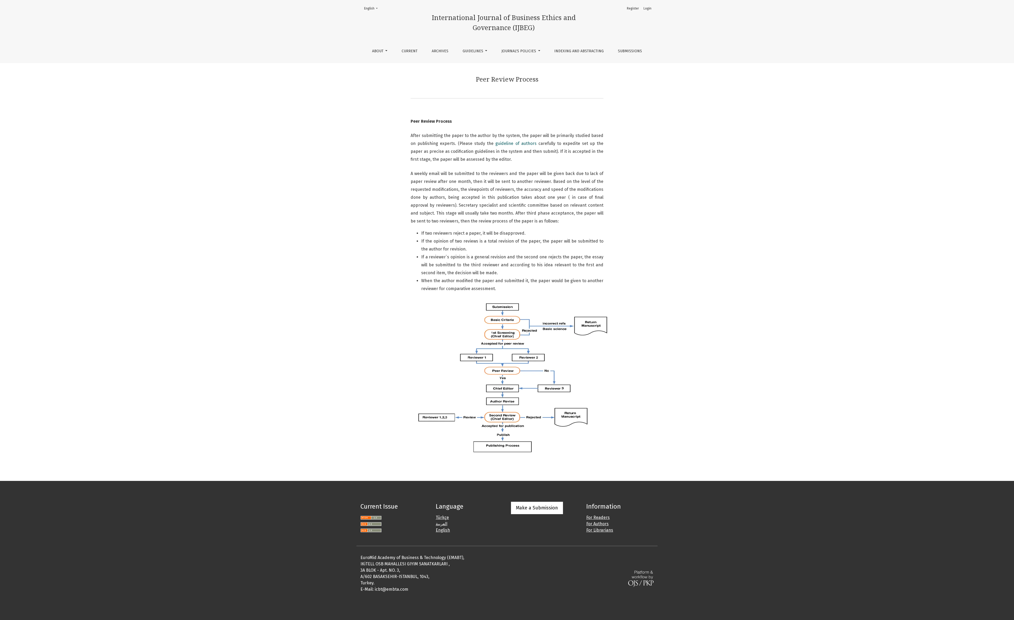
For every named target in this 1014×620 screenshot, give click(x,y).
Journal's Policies (519, 51)
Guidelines (473, 51)
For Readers (598, 517)
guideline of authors (516, 143)
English (372, 8)
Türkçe (442, 517)
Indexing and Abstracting (579, 51)
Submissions (630, 51)
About (378, 51)
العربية (441, 523)
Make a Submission (537, 508)
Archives (440, 51)
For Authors (597, 523)
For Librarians (599, 530)
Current (409, 51)
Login (647, 8)
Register (633, 8)
